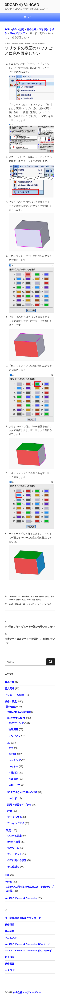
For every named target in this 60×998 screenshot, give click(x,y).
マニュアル (11, 937)
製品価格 (9, 931)
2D (8, 742)
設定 (47, 596)
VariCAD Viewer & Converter (21, 898)
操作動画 (9, 963)
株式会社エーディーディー (27, 992)
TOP (7, 29)
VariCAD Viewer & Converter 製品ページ (27, 944)
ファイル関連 (14, 817)
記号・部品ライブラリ (19, 804)
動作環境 (9, 924)
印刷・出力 (15, 785)
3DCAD (18, 604)
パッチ (38, 604)
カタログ (9, 970)
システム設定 (14, 835)
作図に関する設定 (34, 599)
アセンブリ (15, 735)
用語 (7, 875)
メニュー (31, 17)
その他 (8, 881)
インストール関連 (14, 695)
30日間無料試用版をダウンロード (23, 918)
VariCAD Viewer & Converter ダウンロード (28, 950)
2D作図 (12, 754)
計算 (9, 810)
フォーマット (14, 854)
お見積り (9, 957)
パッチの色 (47, 604)
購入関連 (9, 688)
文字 (11, 748)
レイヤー (13, 766)
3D (24, 604)
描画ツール (13, 847)
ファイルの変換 (15, 823)
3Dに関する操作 (37, 596)
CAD (11, 604)
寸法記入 (13, 772)
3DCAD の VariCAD (22, 5)
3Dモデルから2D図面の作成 (22, 792)
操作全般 (31, 29)
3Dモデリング (17, 33)
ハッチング (15, 760)
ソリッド (30, 604)
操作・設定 (18, 29)
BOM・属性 (13, 841)
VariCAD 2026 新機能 (19, 711)
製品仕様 (9, 682)
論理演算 (13, 729)
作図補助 (13, 778)
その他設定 (13, 866)
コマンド (12, 798)
